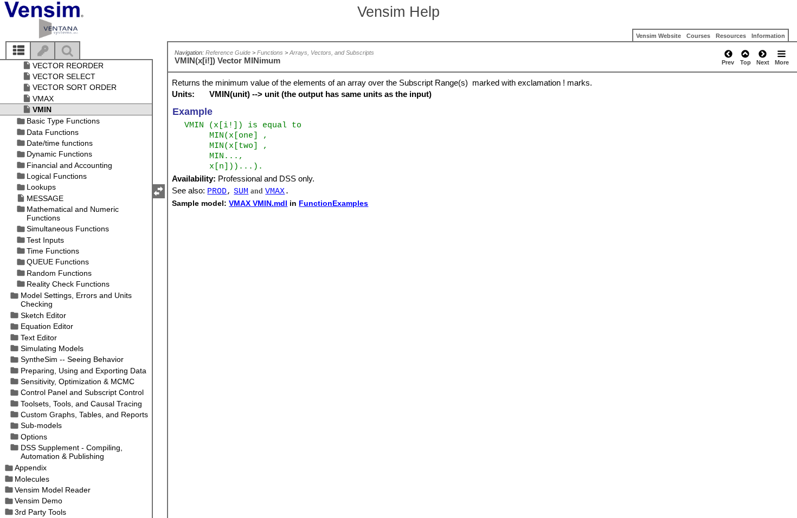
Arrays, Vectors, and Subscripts (332, 52)
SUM (241, 191)
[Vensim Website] (62, 20)
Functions (270, 52)
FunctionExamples (333, 203)
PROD (217, 191)
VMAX (275, 191)
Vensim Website (658, 36)
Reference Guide (227, 52)
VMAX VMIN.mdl (258, 203)
